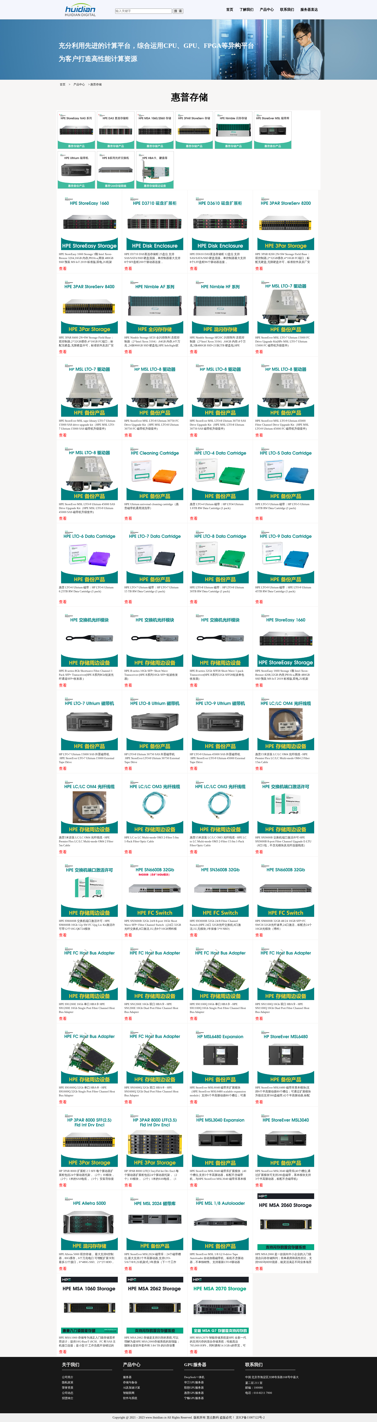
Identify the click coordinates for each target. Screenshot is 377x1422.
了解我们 (247, 9)
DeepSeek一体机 (194, 1377)
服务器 (127, 1377)
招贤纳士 (67, 1398)
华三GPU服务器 (194, 1382)
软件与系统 (130, 1398)
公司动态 (67, 1392)
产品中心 (267, 9)
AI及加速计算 (131, 1387)
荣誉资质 (67, 1387)
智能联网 (128, 1392)
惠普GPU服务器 (194, 1392)
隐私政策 (67, 1382)
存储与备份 (130, 1382)
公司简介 (67, 1377)
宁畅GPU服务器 (194, 1398)
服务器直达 (309, 9)
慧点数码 (213, 1417)
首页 (229, 9)
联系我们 (287, 9)
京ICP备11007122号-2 (250, 1417)
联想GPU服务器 (194, 1387)
